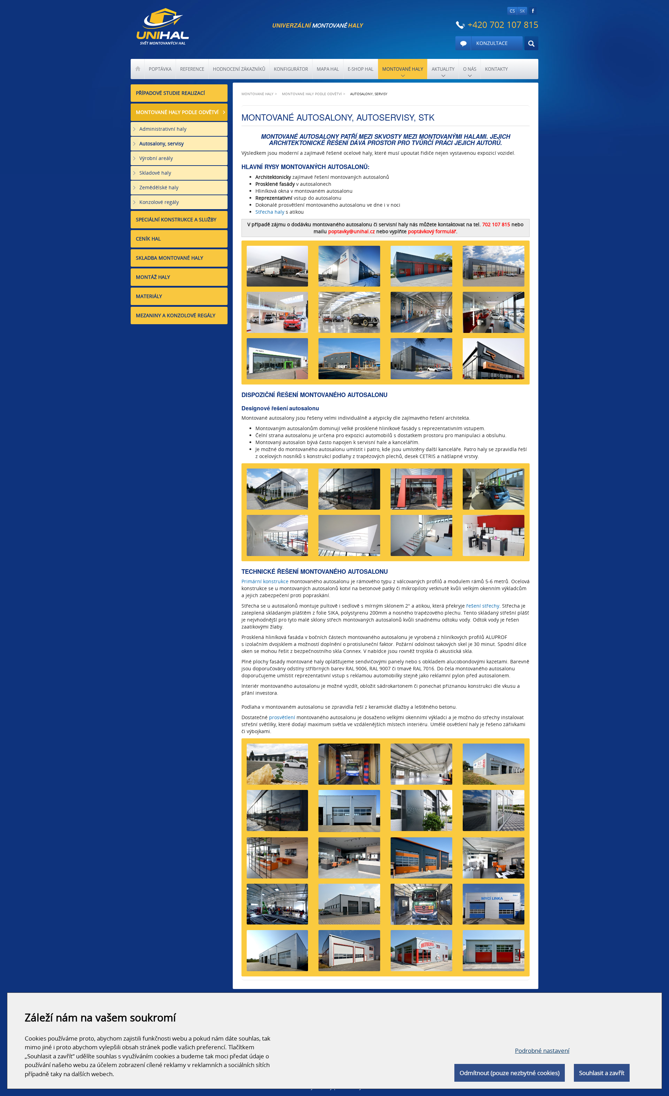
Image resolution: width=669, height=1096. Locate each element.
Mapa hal (328, 69)
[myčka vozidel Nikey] (349, 767)
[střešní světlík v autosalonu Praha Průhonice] (349, 538)
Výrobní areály (156, 158)
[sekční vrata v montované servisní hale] (421, 860)
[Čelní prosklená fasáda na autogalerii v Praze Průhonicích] (349, 492)
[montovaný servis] (349, 813)
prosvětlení (282, 717)
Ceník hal (148, 238)
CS (512, 11)
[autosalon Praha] (493, 315)
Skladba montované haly (169, 257)
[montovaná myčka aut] (421, 907)
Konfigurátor (291, 69)
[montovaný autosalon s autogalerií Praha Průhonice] (277, 315)
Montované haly (402, 69)
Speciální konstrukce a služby (176, 219)
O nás (469, 69)
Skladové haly (155, 172)
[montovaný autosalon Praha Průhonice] (421, 361)
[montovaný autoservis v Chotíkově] (277, 269)
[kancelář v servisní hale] (277, 860)
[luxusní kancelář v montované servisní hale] (493, 860)
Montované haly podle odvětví (177, 112)
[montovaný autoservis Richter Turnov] (277, 492)
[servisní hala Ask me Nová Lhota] (349, 361)
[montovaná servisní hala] (277, 907)
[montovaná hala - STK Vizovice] (421, 315)
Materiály (149, 296)
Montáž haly (153, 277)
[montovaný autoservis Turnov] (421, 813)
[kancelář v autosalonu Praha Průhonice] (493, 538)
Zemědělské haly (158, 187)
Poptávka (160, 69)
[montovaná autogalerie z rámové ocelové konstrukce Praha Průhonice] (349, 315)
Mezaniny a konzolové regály (175, 315)
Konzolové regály (159, 202)
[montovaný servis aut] (493, 813)
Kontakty (496, 69)
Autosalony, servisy (161, 143)
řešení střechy (482, 605)
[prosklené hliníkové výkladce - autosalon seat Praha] (277, 813)
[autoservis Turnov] (277, 767)
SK (522, 11)
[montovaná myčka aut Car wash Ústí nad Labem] (421, 269)
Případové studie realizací (170, 93)
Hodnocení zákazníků (239, 69)
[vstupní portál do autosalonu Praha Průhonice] (421, 492)
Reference (192, 69)
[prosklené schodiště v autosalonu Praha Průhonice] (421, 538)
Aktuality (443, 69)
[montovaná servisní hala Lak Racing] (493, 361)
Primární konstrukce (265, 581)
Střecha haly (269, 211)
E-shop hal (361, 69)
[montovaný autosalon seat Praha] (349, 269)
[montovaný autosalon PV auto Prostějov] (277, 361)
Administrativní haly (162, 128)
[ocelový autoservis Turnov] (421, 767)
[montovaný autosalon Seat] (493, 269)
